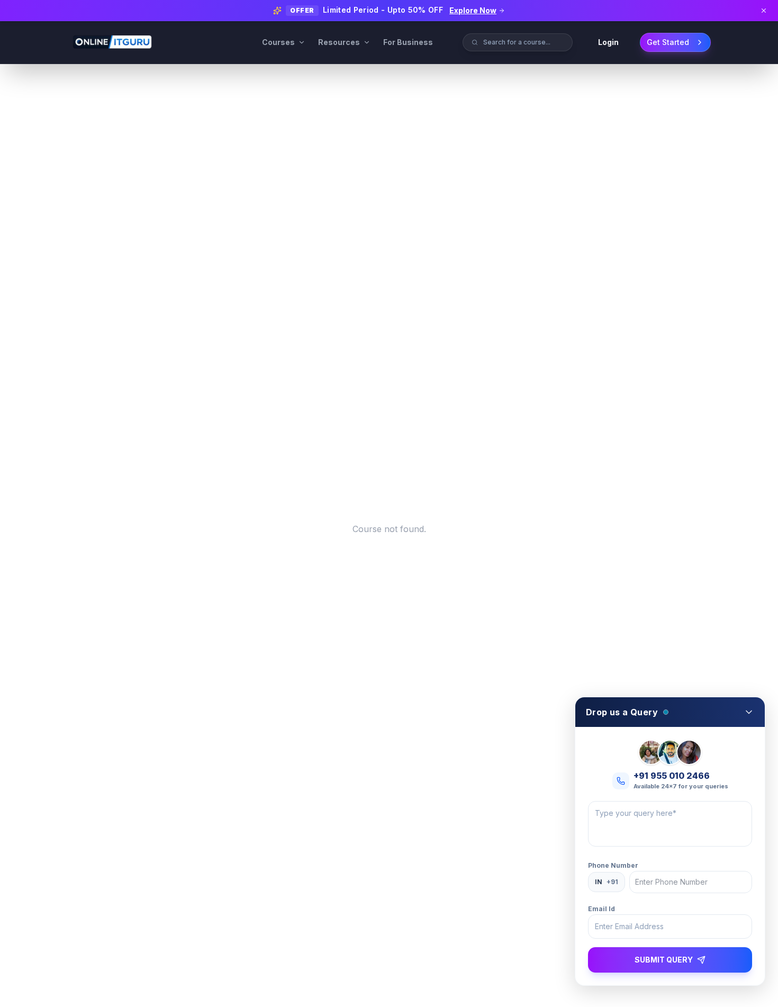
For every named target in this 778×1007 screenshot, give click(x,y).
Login (608, 42)
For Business (408, 42)
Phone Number (613, 865)
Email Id (601, 909)
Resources (339, 42)
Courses (278, 42)
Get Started (668, 42)
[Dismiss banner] (764, 10)
